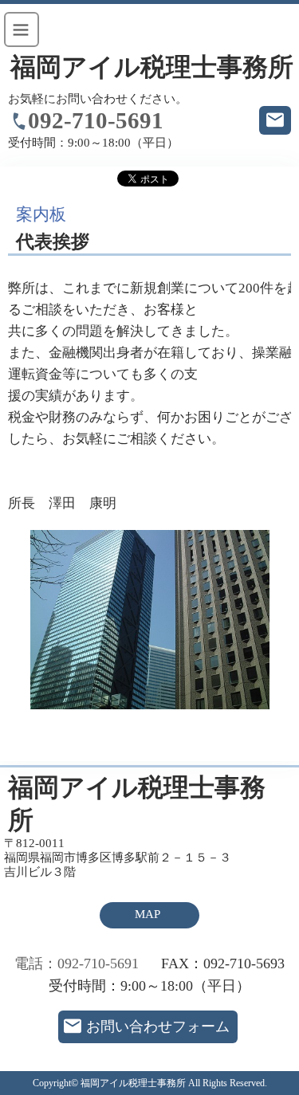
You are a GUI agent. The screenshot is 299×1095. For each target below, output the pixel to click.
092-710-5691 (95, 120)
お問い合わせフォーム (158, 1026)
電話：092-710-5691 (76, 963)
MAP (147, 914)
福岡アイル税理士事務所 (151, 67)
